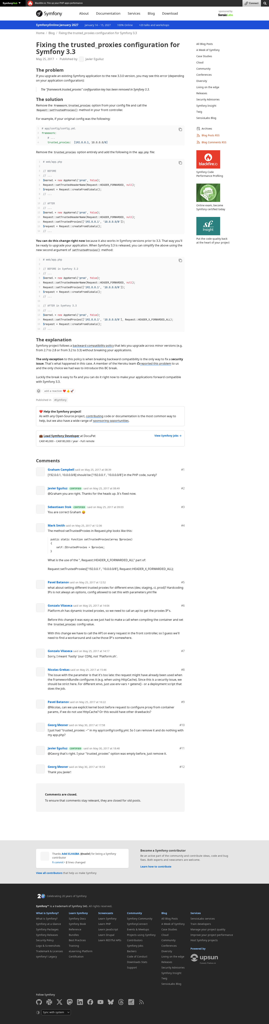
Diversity (201, 81)
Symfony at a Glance (48, 924)
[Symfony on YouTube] (100, 1002)
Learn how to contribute (155, 866)
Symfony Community (139, 918)
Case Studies (204, 56)
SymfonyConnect (137, 924)
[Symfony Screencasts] (131, 1002)
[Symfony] (54, 13)
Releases (201, 93)
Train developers (200, 924)
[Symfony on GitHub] (39, 1002)
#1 (183, 470)
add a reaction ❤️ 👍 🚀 (59, 391)
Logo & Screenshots (48, 945)
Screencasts (105, 913)
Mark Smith (56, 525)
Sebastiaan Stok (59, 507)
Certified (75, 488)
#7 (183, 651)
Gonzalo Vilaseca (60, 606)
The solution (49, 99)
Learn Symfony (78, 913)
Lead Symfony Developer (61, 436)
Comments (48, 460)
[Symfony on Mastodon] (70, 1002)
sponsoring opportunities (111, 421)
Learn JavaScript (108, 929)
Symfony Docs (77, 918)
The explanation (54, 340)
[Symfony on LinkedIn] (80, 1002)
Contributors (135, 940)
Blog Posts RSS (211, 135)
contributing (94, 416)
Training (74, 945)
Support (132, 967)
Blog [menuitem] (151, 13)
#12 (182, 767)
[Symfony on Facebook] (90, 1002)
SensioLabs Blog (206, 118)
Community (203, 68)
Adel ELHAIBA (70, 853)
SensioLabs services (202, 918)
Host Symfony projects (204, 940)
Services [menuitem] (134, 13)
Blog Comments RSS (214, 142)
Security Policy (45, 940)
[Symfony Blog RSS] (141, 1002)
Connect (253, 3)
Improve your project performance (211, 935)
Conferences (204, 74)
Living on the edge (207, 87)
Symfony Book (77, 924)
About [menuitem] (84, 13)
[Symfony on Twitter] (59, 1002)
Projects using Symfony (141, 935)
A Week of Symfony (208, 50)
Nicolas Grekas (59, 670)
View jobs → (168, 435)
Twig (199, 111)
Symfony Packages (47, 929)
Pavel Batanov (58, 582)
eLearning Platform (80, 951)
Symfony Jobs (135, 945)
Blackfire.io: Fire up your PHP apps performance (58, 3)
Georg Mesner (58, 725)
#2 (183, 488)
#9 (183, 702)
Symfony (10, 3)
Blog (51, 33)
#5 (183, 582)
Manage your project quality (207, 929)
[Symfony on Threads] (121, 1002)
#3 (183, 507)
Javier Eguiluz (94, 59)
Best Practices (77, 940)
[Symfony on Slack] (49, 1002)
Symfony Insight (206, 105)
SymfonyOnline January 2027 (57, 25)
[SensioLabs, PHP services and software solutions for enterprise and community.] (225, 14)
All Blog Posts (204, 44)
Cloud (199, 62)
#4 (183, 525)
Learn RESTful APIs (109, 940)
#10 (182, 725)
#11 (182, 748)
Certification (76, 956)
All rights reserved (100, 906)
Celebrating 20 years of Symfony (67, 896)
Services (195, 913)
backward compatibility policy (93, 346)
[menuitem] (212, 44)
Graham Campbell (61, 470)
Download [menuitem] (170, 13)
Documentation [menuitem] (108, 13)
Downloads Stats (137, 962)
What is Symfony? (47, 913)
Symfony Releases (47, 935)
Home (40, 33)
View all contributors (49, 873)
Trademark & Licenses (49, 951)
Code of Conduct (137, 956)
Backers (132, 951)
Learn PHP (104, 924)
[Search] (265, 3)
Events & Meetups (138, 929)
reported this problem (155, 363)
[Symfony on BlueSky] (111, 1002)
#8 (183, 670)
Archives (207, 128)
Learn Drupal (106, 935)
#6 (183, 606)
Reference (75, 929)
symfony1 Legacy (46, 956)
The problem (50, 70)
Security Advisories (208, 99)
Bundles (74, 935)
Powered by (198, 948)
